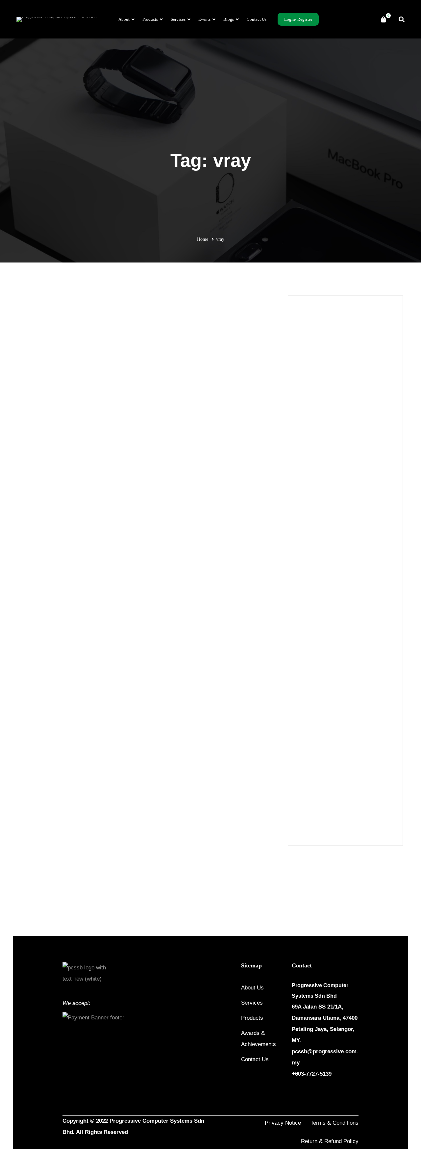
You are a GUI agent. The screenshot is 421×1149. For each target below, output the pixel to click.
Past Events (313, 510)
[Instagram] (310, 1094)
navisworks (363, 764)
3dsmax (338, 681)
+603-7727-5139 (312, 1074)
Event (308, 464)
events (338, 750)
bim (359, 723)
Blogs (307, 449)
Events (308, 479)
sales (343, 806)
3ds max (316, 681)
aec (355, 681)
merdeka (338, 764)
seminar (361, 806)
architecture (308, 709)
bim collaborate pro (316, 737)
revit (361, 792)
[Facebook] (294, 1094)
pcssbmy (322, 778)
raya (346, 792)
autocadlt (373, 709)
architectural (356, 695)
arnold (332, 709)
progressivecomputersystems (362, 778)
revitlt (377, 792)
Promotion (109, 355)
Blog (345, 737)
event (321, 750)
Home (202, 239)
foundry (358, 750)
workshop (362, 819)
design (304, 750)
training (305, 819)
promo (304, 792)
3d (300, 681)
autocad (351, 709)
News (307, 494)
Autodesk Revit (334, 723)
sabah (327, 806)
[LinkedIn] (326, 1094)
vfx (322, 819)
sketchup (383, 806)
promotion (326, 792)
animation (307, 695)
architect (330, 695)
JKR (376, 750)
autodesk (306, 723)
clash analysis (368, 737)
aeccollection (376, 681)
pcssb (303, 778)
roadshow (306, 806)
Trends (309, 555)
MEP (319, 764)
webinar (339, 819)
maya (303, 764)
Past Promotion (82, 355)
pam (384, 764)
